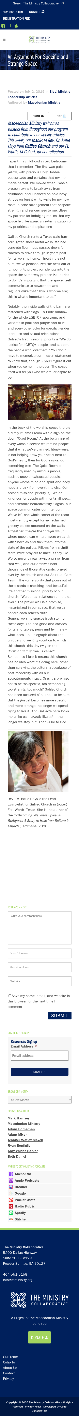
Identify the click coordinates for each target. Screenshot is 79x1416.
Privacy (8, 1378)
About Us (10, 1367)
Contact (9, 1373)
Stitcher (21, 1219)
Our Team (10, 1356)
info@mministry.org (17, 1279)
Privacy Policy (33, 1406)
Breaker (21, 1186)
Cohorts (9, 1362)
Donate (35, 12)
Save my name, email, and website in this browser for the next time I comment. (39, 1001)
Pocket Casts (25, 1199)
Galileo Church (37, 145)
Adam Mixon (18, 1134)
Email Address (24, 1046)
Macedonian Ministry (44, 102)
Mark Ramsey (19, 1118)
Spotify (20, 1212)
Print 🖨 (38, 116)
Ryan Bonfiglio (19, 1145)
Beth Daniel (17, 1156)
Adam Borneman (21, 1129)
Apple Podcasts (27, 1180)
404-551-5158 (13, 12)
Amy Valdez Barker (23, 1151)
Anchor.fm (23, 1174)
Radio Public (25, 1206)
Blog (52, 91)
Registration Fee (16, 18)
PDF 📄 (61, 116)
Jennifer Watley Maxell (25, 1140)
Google (20, 1193)
